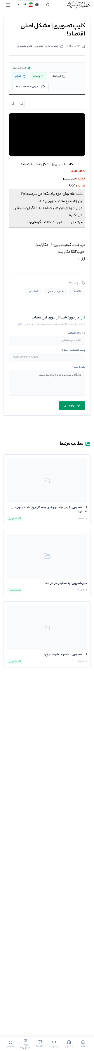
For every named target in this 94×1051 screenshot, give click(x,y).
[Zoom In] (21, 103)
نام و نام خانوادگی (75, 333)
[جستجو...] (48, 5)
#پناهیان (33, 292)
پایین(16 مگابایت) (48, 245)
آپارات (81, 259)
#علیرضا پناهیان (56, 292)
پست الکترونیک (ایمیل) (73, 350)
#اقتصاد (77, 292)
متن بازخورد (78, 367)
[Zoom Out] (12, 103)
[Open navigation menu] (7, 4)
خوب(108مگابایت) (71, 252)
